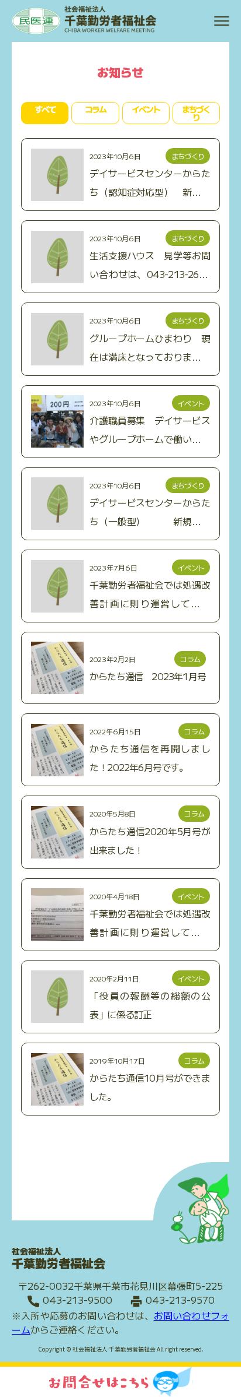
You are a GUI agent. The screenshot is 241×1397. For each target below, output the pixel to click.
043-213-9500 (77, 1300)
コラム (95, 109)
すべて (45, 109)
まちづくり (196, 113)
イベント (146, 109)
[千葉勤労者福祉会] (85, 32)
